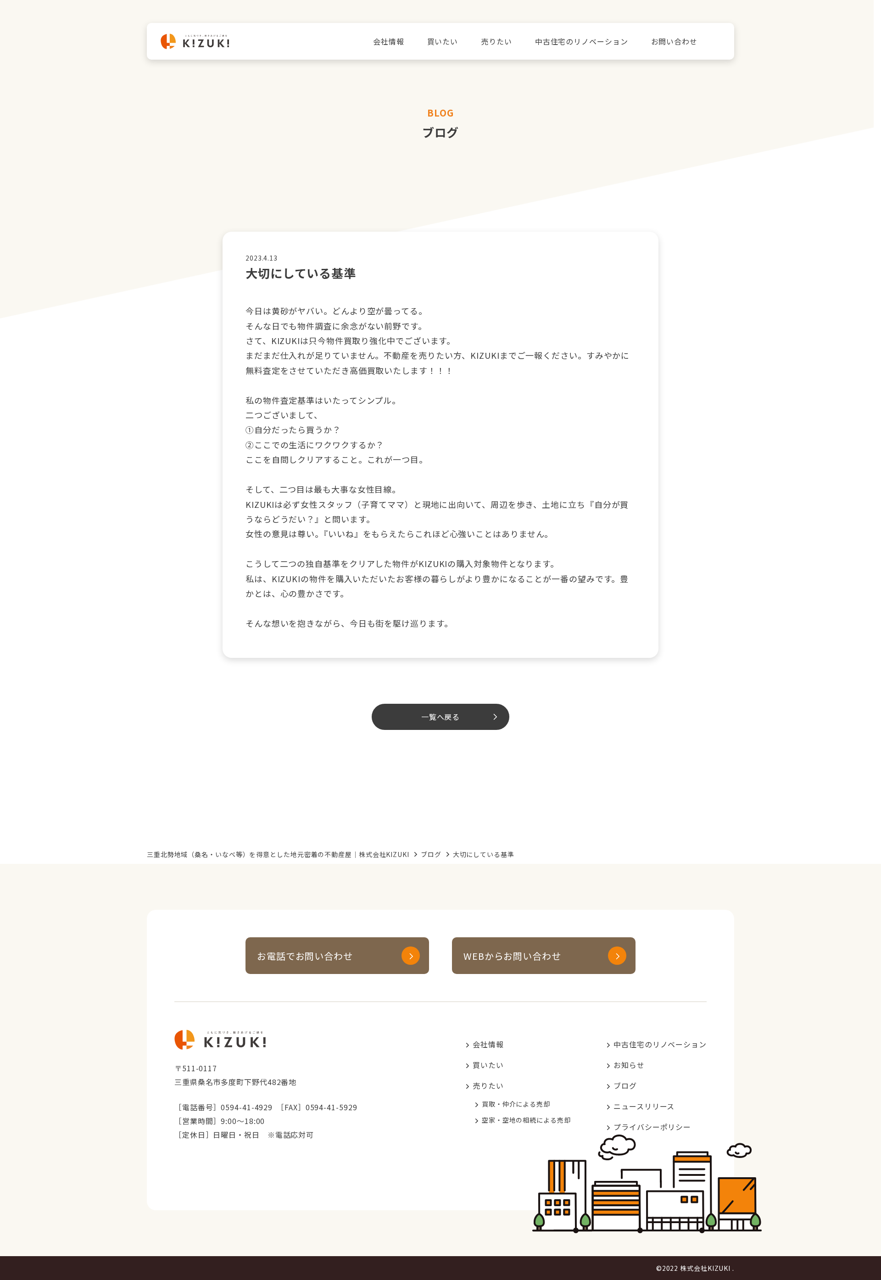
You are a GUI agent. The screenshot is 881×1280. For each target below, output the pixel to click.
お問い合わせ (674, 41)
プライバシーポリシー (652, 1126)
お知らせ (629, 1064)
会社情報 (388, 41)
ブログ (431, 854)
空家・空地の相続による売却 (526, 1119)
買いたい (442, 41)
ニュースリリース (644, 1106)
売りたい (496, 41)
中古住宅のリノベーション (581, 41)
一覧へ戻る (440, 716)
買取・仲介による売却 (516, 1103)
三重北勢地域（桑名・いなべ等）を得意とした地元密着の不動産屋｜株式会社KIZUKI (278, 854)
